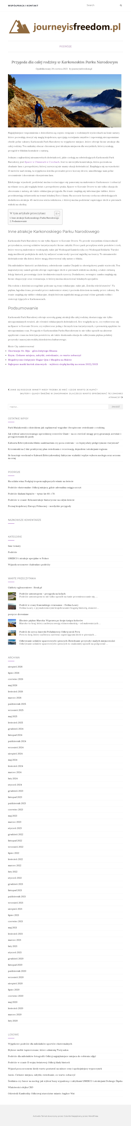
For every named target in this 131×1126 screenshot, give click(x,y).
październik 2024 (17, 741)
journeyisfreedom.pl (82, 69)
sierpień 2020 (15, 983)
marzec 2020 (15, 1014)
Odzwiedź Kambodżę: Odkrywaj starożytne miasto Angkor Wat (41, 1093)
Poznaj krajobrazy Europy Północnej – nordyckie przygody (39, 506)
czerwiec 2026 (15, 679)
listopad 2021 (15, 890)
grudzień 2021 (15, 884)
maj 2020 (12, 1002)
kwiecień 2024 (15, 766)
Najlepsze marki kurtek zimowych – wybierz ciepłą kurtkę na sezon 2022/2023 (53, 364)
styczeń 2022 (15, 877)
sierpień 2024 (15, 753)
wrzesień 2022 (15, 846)
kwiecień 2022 (15, 859)
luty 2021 (12, 946)
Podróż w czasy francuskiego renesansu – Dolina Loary (48, 605)
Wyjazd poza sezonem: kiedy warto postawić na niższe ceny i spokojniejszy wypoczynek (55, 1068)
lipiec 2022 (13, 853)
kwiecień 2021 (15, 933)
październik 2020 (17, 971)
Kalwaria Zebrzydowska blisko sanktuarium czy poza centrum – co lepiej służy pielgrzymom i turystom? (63, 442)
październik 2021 (17, 896)
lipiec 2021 (13, 915)
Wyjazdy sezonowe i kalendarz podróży (29, 564)
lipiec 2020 (13, 989)
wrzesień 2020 (16, 977)
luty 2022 (12, 871)
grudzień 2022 (15, 834)
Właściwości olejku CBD (20, 1087)
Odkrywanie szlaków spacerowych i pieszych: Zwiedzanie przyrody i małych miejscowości (67, 640)
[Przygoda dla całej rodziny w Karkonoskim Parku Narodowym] (64, 100)
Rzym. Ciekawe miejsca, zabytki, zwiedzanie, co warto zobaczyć (44, 355)
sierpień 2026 (15, 666)
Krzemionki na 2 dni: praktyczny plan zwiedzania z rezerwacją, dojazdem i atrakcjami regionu (57, 449)
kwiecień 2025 (15, 722)
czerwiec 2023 (15, 809)
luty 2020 (13, 1020)
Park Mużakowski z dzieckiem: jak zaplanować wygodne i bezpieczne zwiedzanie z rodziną (56, 427)
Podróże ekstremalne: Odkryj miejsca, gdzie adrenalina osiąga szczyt (44, 487)
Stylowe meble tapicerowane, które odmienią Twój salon (38, 1050)
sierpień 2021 (15, 908)
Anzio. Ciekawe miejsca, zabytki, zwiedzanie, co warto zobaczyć (41, 1074)
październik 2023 (17, 803)
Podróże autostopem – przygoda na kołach (42, 593)
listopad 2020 (15, 964)
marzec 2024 (14, 772)
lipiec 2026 (13, 672)
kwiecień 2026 (15, 691)
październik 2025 (17, 704)
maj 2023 (12, 815)
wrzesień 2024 (15, 747)
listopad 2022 (15, 840)
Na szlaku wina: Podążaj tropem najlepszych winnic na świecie (40, 481)
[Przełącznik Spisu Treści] (55, 213)
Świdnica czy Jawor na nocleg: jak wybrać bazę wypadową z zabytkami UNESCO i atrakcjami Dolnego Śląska (65, 1081)
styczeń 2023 (15, 828)
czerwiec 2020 (15, 995)
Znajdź (116, 406)
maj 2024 (12, 759)
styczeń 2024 (15, 784)
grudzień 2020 (15, 958)
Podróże (65, 46)
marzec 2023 (14, 822)
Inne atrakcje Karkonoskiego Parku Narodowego (35, 218)
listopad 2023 (15, 797)
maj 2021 (12, 927)
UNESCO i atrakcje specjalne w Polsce (28, 558)
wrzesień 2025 (15, 710)
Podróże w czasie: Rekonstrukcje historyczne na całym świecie (41, 499)
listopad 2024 (15, 735)
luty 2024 (13, 778)
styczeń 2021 (15, 952)
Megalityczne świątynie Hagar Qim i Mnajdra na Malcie (40, 359)
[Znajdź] (121, 5)
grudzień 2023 (15, 790)
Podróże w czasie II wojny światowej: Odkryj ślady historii (39, 1062)
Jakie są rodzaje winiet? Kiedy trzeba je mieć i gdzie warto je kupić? (54, 389)
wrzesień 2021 (15, 902)
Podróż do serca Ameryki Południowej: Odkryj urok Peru (49, 631)
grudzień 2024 (15, 728)
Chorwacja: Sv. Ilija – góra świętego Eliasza (32, 350)
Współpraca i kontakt (23, 5)
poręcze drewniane (18, 614)
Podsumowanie (19, 221)
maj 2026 (12, 685)
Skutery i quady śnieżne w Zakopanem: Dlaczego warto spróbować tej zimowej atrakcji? (71, 395)
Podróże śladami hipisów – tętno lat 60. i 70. (31, 493)
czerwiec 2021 (15, 921)
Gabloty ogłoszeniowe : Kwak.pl (25, 587)
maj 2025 (12, 716)
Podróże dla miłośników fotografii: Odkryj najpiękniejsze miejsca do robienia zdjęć (52, 1056)
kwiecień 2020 (15, 1008)
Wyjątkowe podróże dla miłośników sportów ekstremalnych (40, 1043)
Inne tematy (14, 546)
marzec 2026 (14, 697)
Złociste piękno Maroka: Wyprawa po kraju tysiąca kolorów (51, 620)
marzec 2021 (14, 940)
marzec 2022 (14, 865)
